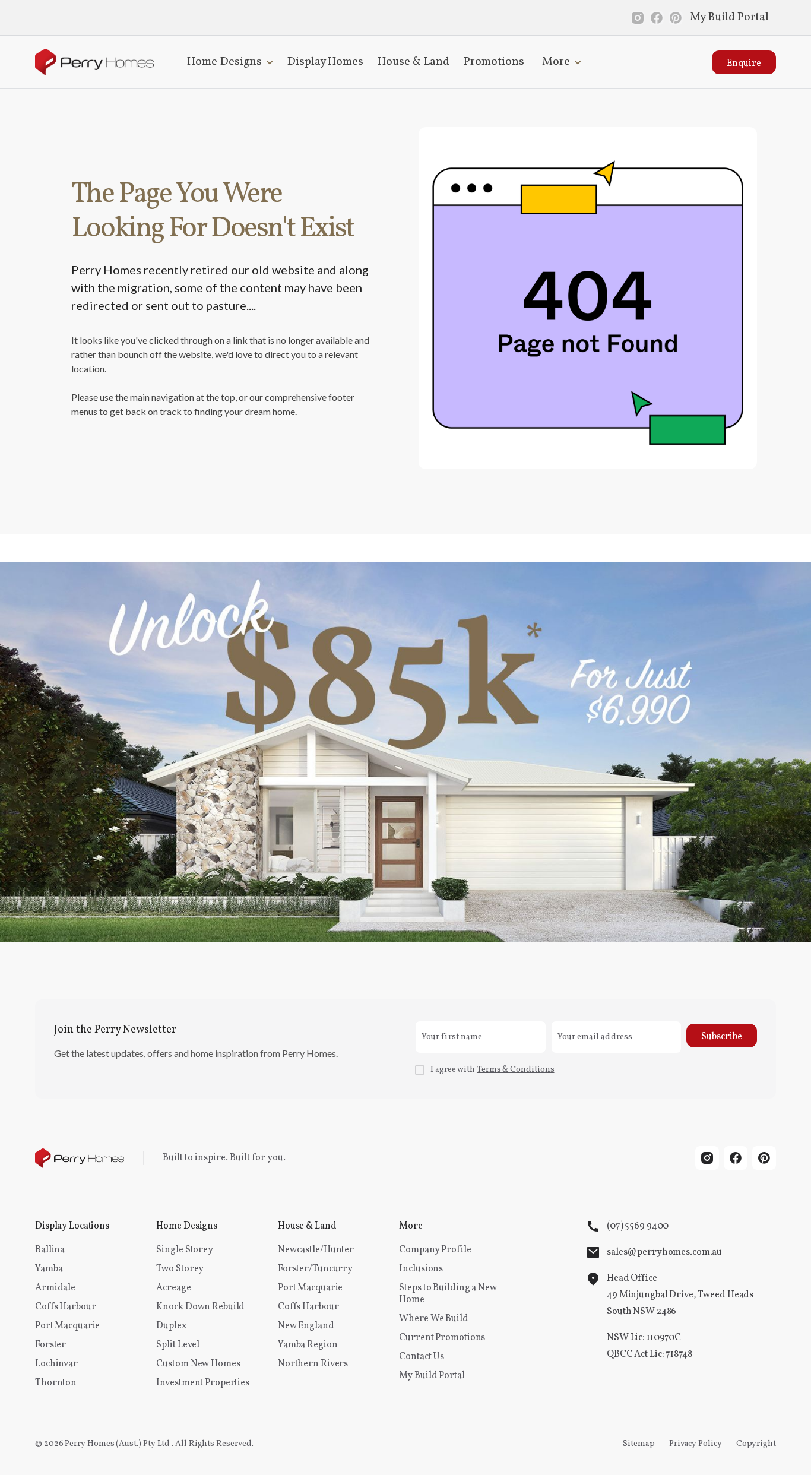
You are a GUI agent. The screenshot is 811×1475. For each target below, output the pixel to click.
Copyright (756, 1443)
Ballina (50, 1250)
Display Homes (325, 61)
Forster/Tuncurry (315, 1269)
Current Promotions (442, 1338)
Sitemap (638, 1443)
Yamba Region (308, 1345)
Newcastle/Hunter (316, 1250)
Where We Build (433, 1319)
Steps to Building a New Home (447, 1294)
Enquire (744, 63)
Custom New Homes (198, 1364)
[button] (228, 62)
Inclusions (421, 1269)
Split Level (177, 1345)
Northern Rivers (313, 1364)
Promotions (494, 61)
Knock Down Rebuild (200, 1307)
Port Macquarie (67, 1326)
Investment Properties (202, 1383)
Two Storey (180, 1269)
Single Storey (184, 1250)
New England (306, 1326)
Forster (50, 1345)
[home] (94, 62)
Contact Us (421, 1357)
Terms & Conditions (516, 1069)
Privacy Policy (695, 1443)
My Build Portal (729, 17)
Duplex (171, 1326)
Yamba (48, 1269)
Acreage (173, 1288)
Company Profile (435, 1250)
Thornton (56, 1383)
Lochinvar (56, 1364)
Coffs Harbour (65, 1307)
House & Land (413, 61)
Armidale (55, 1288)
